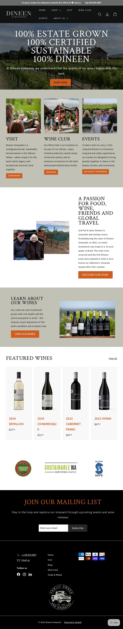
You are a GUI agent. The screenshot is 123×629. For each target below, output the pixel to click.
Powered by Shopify (73, 622)
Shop (55, 10)
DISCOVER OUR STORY (95, 274)
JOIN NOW (51, 172)
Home (42, 10)
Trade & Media (55, 575)
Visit (70, 10)
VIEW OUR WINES (25, 333)
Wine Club (85, 10)
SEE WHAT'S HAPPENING (95, 172)
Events (43, 18)
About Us (60, 18)
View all (113, 358)
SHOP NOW (60, 82)
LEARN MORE (14, 176)
